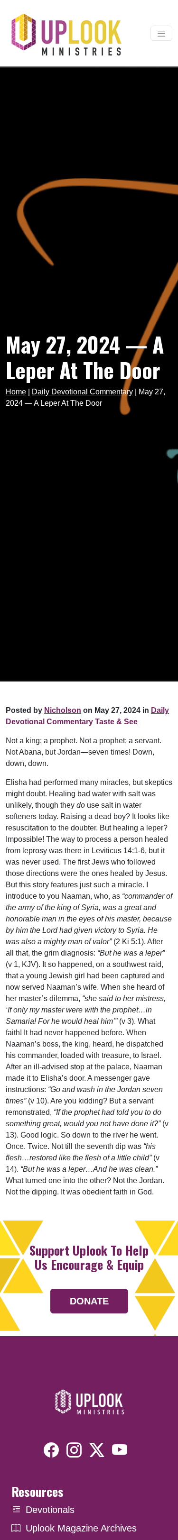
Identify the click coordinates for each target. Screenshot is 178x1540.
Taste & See (116, 722)
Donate (89, 1301)
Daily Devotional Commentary (82, 392)
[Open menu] (161, 33)
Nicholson (62, 710)
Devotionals (50, 1509)
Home (16, 392)
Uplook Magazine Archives (81, 1528)
